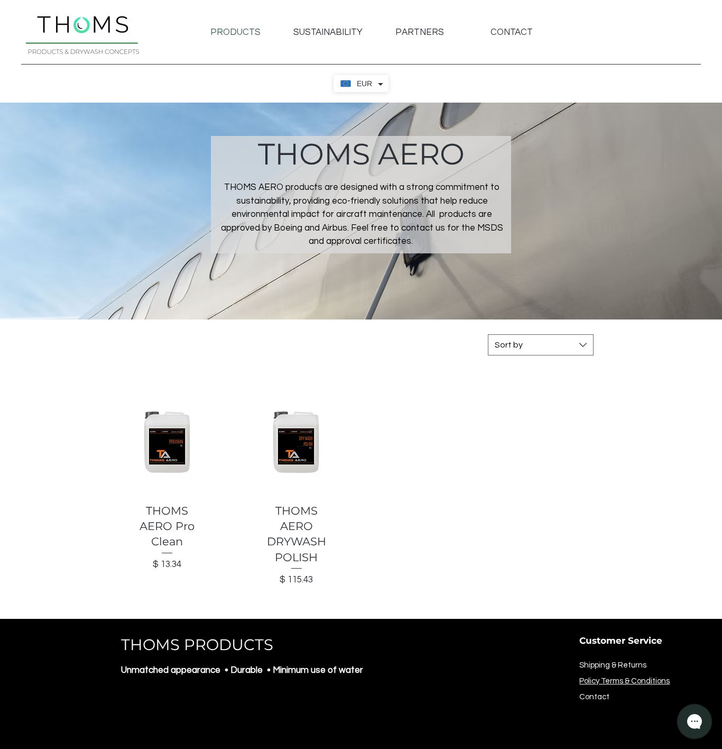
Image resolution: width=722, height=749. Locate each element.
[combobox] (541, 344)
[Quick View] (167, 443)
